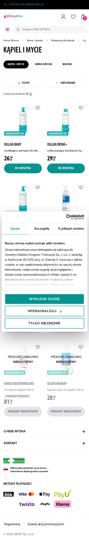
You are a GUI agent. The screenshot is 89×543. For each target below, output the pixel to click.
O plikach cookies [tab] (71, 228)
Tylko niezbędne (44, 323)
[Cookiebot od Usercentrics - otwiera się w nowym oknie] (66, 217)
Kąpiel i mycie (16, 64)
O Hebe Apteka (14, 431)
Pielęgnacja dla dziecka (63, 40)
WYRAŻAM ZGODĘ (44, 299)
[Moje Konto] (63, 16)
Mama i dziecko (35, 40)
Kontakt (10, 443)
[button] (30, 94)
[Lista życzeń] (73, 16)
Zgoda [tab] (15, 228)
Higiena (67, 64)
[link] (23, 132)
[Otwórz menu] (7, 29)
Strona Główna (11, 40)
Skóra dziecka (43, 64)
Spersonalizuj (42, 311)
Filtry (26, 83)
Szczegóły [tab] (41, 228)
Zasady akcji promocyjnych (46, 524)
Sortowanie (68, 83)
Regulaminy (12, 524)
